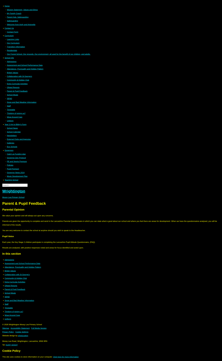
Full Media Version (39, 328)
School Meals (10, 293)
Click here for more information (66, 357)
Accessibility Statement (20, 328)
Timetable (9, 308)
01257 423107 (12, 345)
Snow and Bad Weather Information (19, 300)
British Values (10, 271)
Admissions (9, 260)
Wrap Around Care (12, 315)
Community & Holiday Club (16, 278)
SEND (7, 297)
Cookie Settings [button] (21, 332)
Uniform (8, 319)
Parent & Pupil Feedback (15, 289)
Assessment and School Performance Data (22, 263)
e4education (23, 336)
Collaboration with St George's (17, 275)
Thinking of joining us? (14, 312)
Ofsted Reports (11, 286)
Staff (6, 304)
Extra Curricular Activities (15, 282)
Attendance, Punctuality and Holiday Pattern (23, 267)
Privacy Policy (8, 332)
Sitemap (5, 328)
